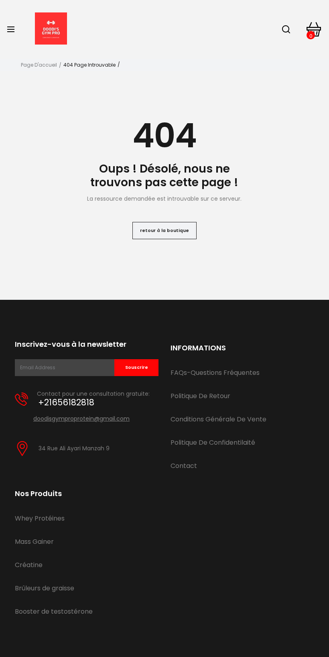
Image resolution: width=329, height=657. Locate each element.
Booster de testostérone (54, 611)
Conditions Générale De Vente (218, 419)
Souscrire (136, 367)
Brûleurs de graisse (44, 588)
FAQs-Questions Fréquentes (215, 372)
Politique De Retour (200, 396)
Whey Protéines (40, 518)
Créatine (29, 565)
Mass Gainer (34, 541)
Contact (184, 465)
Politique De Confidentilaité (213, 442)
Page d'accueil (39, 65)
